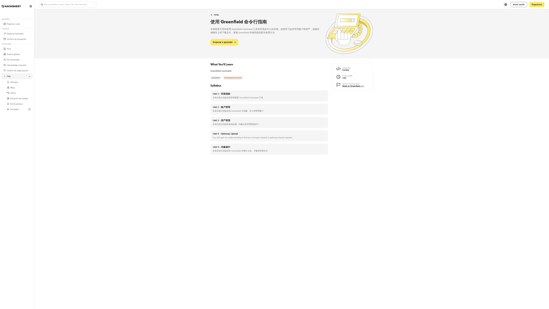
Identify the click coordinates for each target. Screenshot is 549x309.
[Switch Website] (30, 6)
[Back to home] (11, 6)
